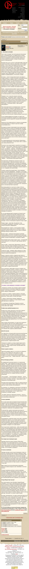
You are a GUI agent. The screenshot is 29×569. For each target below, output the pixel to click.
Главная (5, 23)
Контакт (24, 23)
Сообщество (16, 32)
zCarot (16, 553)
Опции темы (23, 41)
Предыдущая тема (10, 517)
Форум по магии (21, 3)
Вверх (26, 541)
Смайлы (3, 529)
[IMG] (2, 531)
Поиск (15, 33)
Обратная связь (17, 541)
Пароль (19, 28)
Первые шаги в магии (10, 27)
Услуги (17, 23)
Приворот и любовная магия (14, 4)
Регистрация (5, 32)
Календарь (10, 32)
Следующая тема (19, 517)
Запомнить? (25, 27)
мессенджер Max (5, 511)
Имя (19, 25)
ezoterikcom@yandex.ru (19, 510)
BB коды (3, 528)
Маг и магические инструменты (11, 549)
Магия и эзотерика (7, 26)
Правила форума (5, 534)
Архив (23, 541)
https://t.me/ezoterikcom (6, 510)
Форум (11, 23)
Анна (7, 47)
